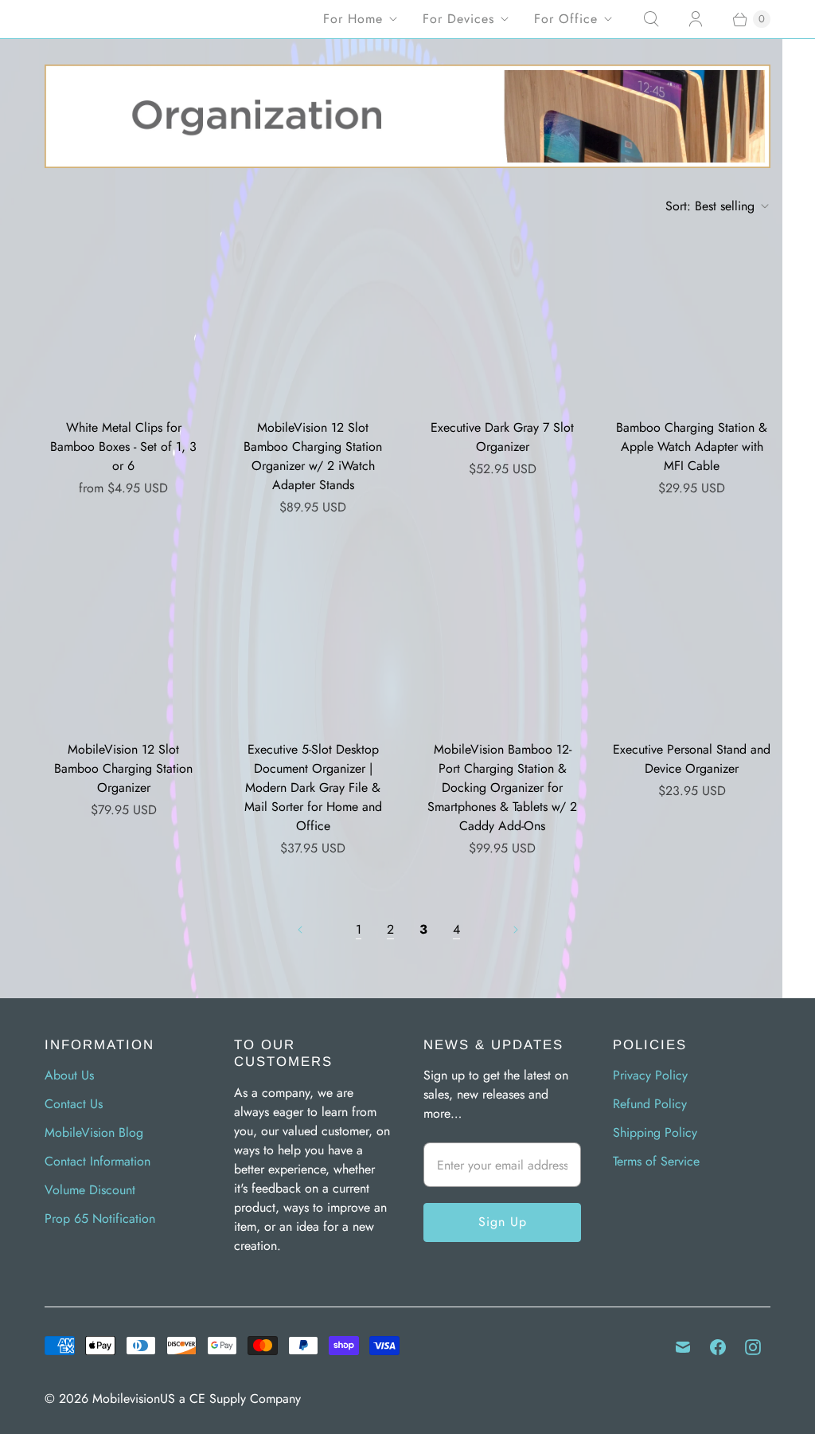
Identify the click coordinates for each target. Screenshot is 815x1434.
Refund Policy (650, 1104)
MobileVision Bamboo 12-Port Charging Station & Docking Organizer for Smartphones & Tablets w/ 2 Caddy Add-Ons (502, 787)
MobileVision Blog (94, 1132)
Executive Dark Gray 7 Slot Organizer (502, 437)
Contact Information (97, 1161)
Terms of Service (656, 1161)
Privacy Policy (650, 1075)
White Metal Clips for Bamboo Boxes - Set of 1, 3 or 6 (123, 446)
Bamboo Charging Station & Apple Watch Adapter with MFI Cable (691, 446)
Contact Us (74, 1104)
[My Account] (695, 19)
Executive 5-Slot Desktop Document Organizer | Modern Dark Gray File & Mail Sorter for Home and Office (313, 787)
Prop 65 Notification (100, 1218)
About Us (69, 1075)
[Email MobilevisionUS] (682, 1347)
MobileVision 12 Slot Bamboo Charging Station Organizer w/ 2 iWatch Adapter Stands (313, 456)
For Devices (458, 19)
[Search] (651, 19)
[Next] (515, 929)
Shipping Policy (655, 1132)
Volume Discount (90, 1190)
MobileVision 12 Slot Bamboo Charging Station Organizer (123, 768)
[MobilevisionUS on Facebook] (717, 1347)
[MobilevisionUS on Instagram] (752, 1347)
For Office (566, 19)
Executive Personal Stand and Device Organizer (691, 759)
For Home (353, 19)
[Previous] (300, 929)
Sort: (710, 206)
